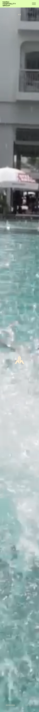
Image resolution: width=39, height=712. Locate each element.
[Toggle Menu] (34, 4)
